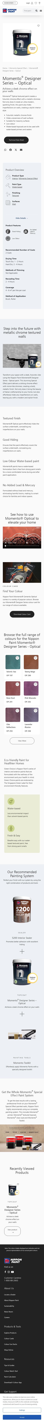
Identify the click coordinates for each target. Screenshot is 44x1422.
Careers (7, 1317)
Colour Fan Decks (10, 1344)
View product (12, 1230)
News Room (8, 1312)
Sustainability (9, 1306)
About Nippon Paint (11, 1300)
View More (22, 741)
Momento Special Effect (18, 68)
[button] (5, 150)
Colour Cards (9, 1338)
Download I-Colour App (13, 1382)
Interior (15, 178)
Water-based (17, 187)
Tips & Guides (9, 1365)
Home (5, 68)
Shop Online (8, 1350)
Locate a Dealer (9, 1295)
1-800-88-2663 (11, 1280)
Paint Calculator (10, 1377)
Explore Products (10, 1333)
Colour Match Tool (11, 1371)
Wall (14, 204)
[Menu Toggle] (41, 10)
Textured (15, 195)
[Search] (36, 10)
